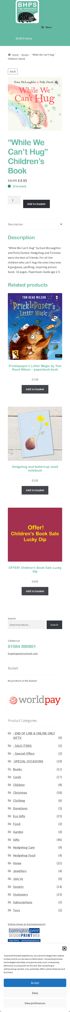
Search (12, 618)
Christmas (20, 793)
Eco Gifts (19, 816)
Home (15, 54)
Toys (16, 910)
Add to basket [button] (35, 389)
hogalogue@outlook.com (23, 653)
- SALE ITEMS (22, 746)
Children (19, 785)
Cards (17, 777)
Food (16, 824)
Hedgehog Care (24, 847)
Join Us (18, 879)
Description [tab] (15, 224)
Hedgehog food (24, 855)
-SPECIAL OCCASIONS (28, 761)
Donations (20, 808)
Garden (18, 832)
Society (18, 887)
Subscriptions (22, 902)
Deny (35, 993)
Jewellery (20, 871)
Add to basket (36, 204)
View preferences (35, 1003)
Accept (35, 983)
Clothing (19, 801)
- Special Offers (24, 753)
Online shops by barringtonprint (27, 924)
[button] (64, 948)
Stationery (20, 894)
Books (25, 54)
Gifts (16, 840)
